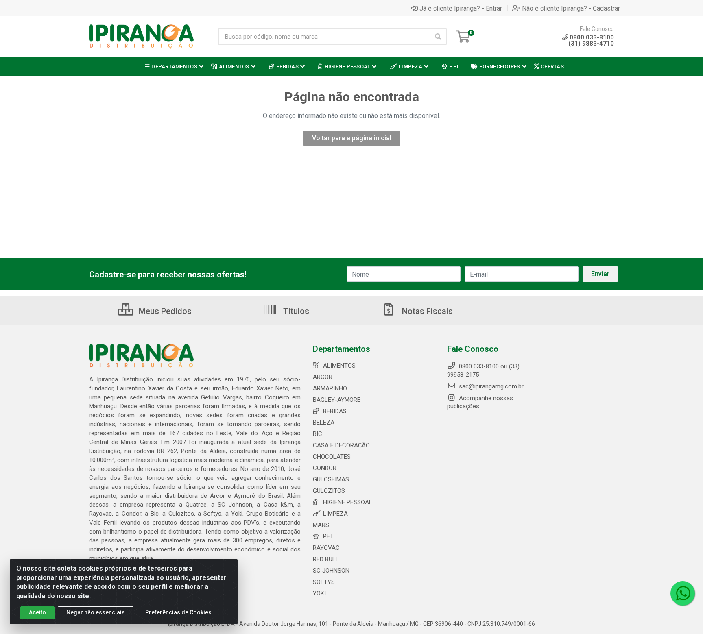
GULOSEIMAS (331, 479)
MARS (321, 525)
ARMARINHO (330, 388)
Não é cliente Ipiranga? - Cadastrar (571, 8)
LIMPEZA (335, 513)
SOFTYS (324, 582)
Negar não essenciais (95, 612)
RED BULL (326, 559)
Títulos (295, 311)
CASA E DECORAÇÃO (341, 445)
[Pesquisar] (438, 36)
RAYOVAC (326, 547)
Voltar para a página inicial (351, 138)
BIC (317, 434)
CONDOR (324, 468)
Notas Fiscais (426, 311)
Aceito (37, 612)
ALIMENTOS (339, 365)
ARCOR (322, 377)
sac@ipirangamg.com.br (490, 386)
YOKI (319, 593)
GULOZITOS (329, 491)
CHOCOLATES (332, 456)
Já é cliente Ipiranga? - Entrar (460, 8)
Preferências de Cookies (178, 612)
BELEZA (323, 422)
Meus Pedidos (164, 311)
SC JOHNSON (331, 570)
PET (328, 536)
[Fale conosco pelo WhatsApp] (682, 593)
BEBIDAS (335, 411)
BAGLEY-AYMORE (336, 399)
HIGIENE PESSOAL (347, 502)
